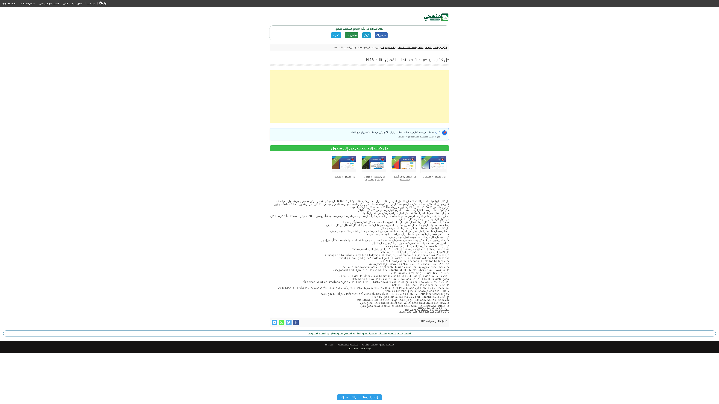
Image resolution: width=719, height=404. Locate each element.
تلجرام (336, 35)
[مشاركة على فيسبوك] (296, 322)
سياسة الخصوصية (348, 344)
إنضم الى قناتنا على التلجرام (362, 397)
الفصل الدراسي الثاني (49, 3)
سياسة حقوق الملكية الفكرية (378, 344)
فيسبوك (381, 35)
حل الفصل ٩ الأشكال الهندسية (404, 178)
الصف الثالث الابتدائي (406, 47)
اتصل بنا (329, 344)
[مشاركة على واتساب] (281, 322)
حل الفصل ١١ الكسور (344, 176)
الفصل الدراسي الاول (73, 3)
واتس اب (352, 35)
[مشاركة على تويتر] (289, 322)
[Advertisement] (359, 96)
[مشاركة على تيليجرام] (274, 322)
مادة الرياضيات (388, 47)
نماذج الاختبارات (27, 3)
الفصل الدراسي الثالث (428, 47)
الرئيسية (100, 3)
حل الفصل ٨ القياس (434, 176)
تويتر (366, 35)
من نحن (91, 3)
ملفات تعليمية (8, 3)
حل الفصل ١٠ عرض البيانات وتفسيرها (374, 178)
